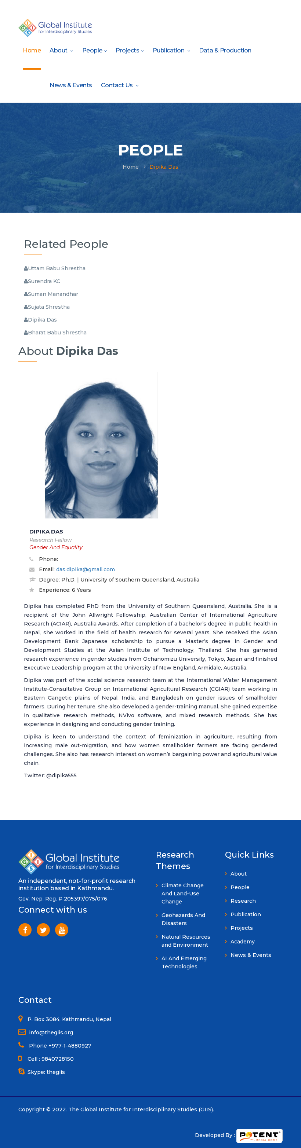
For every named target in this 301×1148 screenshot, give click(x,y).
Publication (169, 50)
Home (32, 50)
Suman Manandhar (53, 294)
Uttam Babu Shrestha (57, 268)
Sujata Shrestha (49, 307)
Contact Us (117, 85)
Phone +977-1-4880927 (59, 1045)
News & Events (71, 85)
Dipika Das (42, 319)
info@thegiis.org (50, 1032)
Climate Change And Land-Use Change (183, 893)
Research (243, 901)
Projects (127, 50)
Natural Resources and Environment (186, 941)
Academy (243, 941)
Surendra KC (44, 281)
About (59, 50)
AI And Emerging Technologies (184, 962)
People (92, 50)
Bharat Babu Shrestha (57, 332)
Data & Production (225, 50)
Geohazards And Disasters (183, 919)
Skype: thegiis (46, 1072)
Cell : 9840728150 (51, 1059)
